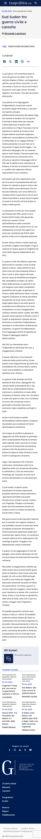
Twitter (10, 61)
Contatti (6, 791)
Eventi (5, 801)
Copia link (28, 61)
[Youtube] (30, 750)
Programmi (7, 797)
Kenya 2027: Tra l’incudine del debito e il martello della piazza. (9, 718)
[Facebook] (9, 750)
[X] (25, 750)
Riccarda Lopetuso (15, 33)
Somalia (17, 46)
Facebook (4, 61)
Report (5, 811)
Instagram (22, 61)
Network (6, 787)
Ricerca (5, 807)
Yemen (32, 46)
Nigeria (11, 46)
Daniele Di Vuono (28, 730)
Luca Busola (7, 697)
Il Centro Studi (9, 783)
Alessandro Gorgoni (29, 696)
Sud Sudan (25, 46)
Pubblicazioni (8, 815)
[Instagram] (15, 750)
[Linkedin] (20, 750)
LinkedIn (16, 61)
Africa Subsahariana (20, 11)
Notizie (29, 11)
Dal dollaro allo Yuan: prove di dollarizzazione (29, 690)
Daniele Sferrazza (8, 727)
